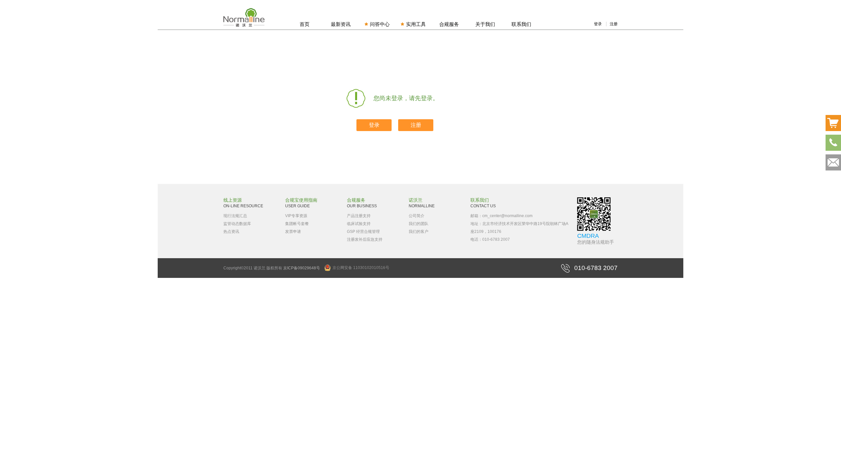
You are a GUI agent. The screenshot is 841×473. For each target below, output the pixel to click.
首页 (304, 24)
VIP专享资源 (296, 216)
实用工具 (416, 24)
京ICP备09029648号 (301, 268)
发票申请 (293, 231)
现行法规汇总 (235, 216)
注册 (614, 24)
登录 (598, 24)
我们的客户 (418, 231)
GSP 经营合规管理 (363, 231)
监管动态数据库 (237, 223)
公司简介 (416, 216)
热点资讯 (231, 231)
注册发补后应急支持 (364, 239)
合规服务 (449, 24)
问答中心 (380, 24)
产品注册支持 (359, 216)
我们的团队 (418, 223)
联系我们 (521, 24)
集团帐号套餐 (297, 223)
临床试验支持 (359, 223)
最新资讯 (341, 24)
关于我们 (485, 24)
